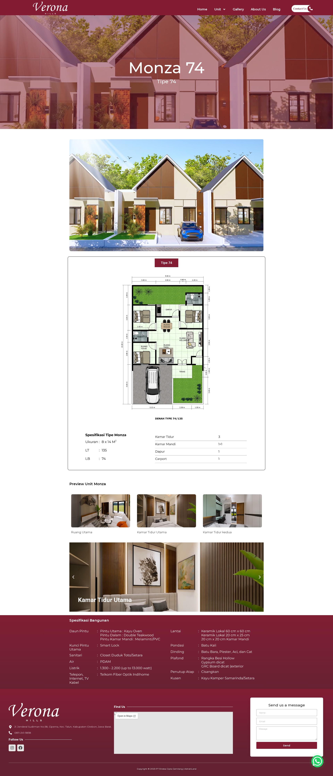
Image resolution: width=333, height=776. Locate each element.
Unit (217, 9)
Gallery (238, 9)
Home (202, 9)
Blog (276, 9)
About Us (258, 9)
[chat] (317, 761)
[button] (163, 608)
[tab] (166, 262)
